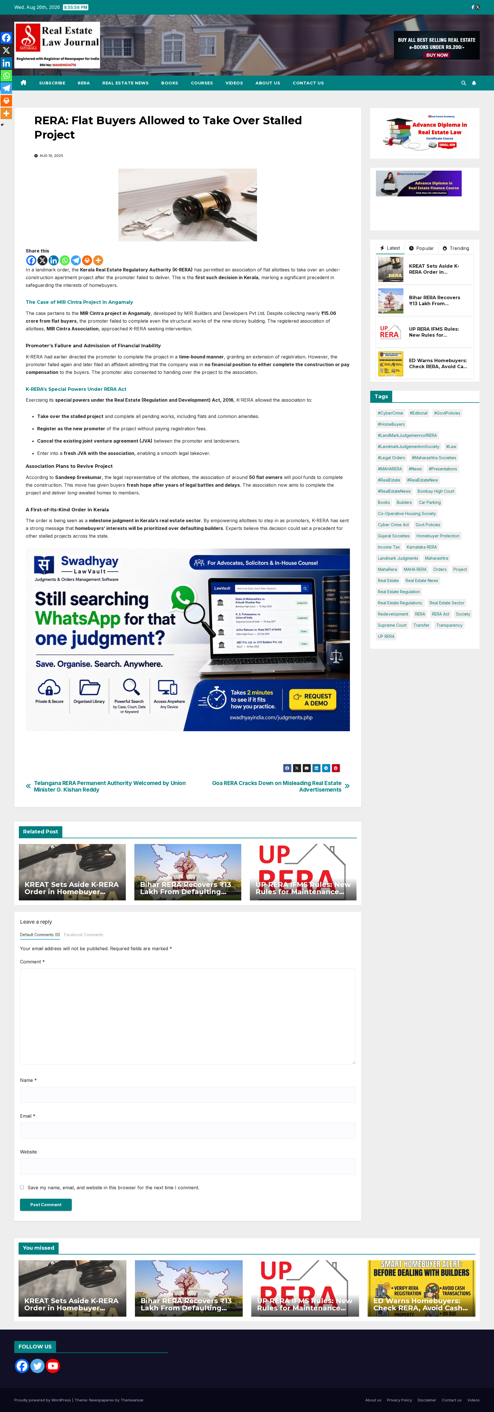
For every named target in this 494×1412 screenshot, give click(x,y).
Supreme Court (392, 625)
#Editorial (418, 413)
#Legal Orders (391, 457)
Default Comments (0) (40, 934)
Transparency (449, 625)
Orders (440, 569)
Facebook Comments (83, 934)
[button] (463, 83)
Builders (404, 502)
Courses (202, 83)
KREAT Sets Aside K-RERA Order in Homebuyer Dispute (72, 891)
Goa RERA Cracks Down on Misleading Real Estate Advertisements (277, 786)
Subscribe (52, 83)
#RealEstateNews (394, 491)
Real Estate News (125, 83)
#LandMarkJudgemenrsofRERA (407, 435)
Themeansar (132, 1400)
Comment (32, 962)
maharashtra (436, 558)
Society (463, 614)
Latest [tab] (392, 248)
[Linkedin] (54, 260)
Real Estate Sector (447, 602)
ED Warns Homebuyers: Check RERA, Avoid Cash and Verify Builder (439, 367)
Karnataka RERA (422, 547)
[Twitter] (37, 1366)
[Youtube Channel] (53, 1366)
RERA (84, 83)
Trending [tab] (458, 248)
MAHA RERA (415, 569)
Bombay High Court (436, 491)
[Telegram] (76, 260)
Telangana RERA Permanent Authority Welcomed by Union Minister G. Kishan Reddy (110, 786)
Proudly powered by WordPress (43, 1400)
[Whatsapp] (65, 260)
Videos (234, 83)
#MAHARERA (390, 468)
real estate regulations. (400, 602)
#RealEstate (389, 480)
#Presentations (443, 468)
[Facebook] (31, 260)
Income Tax (389, 547)
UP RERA (386, 636)
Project (460, 569)
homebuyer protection (438, 535)
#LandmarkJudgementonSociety (408, 446)
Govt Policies (428, 524)
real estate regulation (399, 591)
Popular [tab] (424, 248)
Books (169, 83)
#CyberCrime (390, 413)
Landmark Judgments (398, 558)
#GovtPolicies (447, 413)
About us (268, 83)
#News (415, 468)
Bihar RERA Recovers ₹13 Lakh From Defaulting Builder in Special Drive (185, 891)
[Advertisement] (421, 210)
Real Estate (388, 580)
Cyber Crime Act (393, 524)
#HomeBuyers (391, 424)
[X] (42, 260)
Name (28, 1080)
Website (28, 1152)
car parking (430, 502)
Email (27, 1116)
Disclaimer (427, 1400)
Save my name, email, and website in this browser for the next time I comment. (113, 1187)
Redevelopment (393, 614)
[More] (98, 260)
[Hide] (2, 125)
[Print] (87, 260)
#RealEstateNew (422, 480)
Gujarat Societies (394, 535)
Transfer (421, 625)
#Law (451, 446)
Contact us (308, 83)
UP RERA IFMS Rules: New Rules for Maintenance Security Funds (303, 891)
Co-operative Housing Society (407, 513)
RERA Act (440, 614)
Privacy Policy (399, 1400)
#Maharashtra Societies (434, 457)
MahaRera (387, 569)
